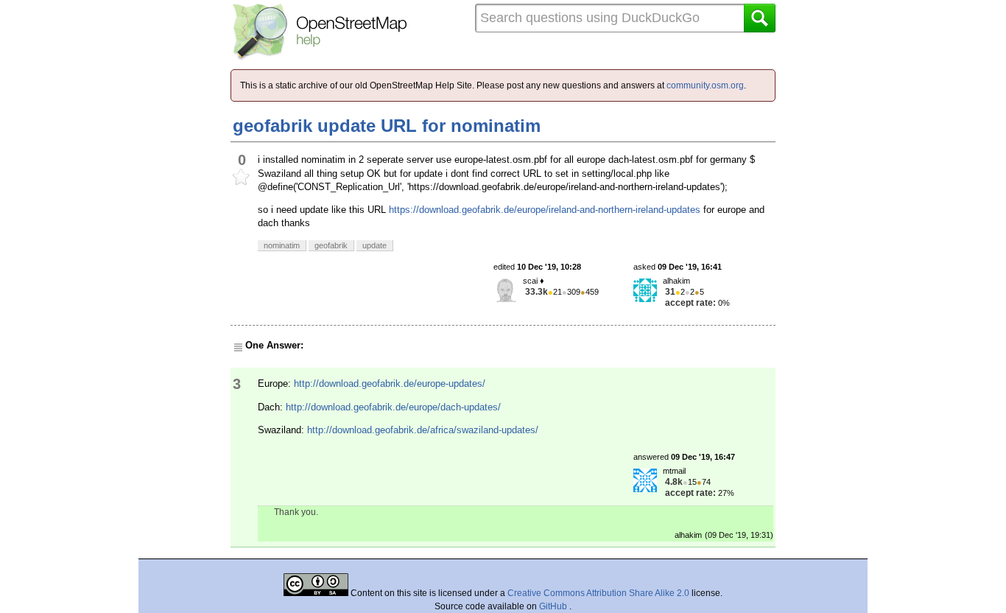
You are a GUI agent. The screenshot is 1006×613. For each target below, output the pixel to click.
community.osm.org (705, 85)
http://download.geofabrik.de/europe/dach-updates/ (393, 407)
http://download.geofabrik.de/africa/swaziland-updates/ (422, 429)
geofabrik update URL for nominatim (387, 126)
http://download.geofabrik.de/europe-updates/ (389, 383)
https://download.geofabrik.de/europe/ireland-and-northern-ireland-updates (544, 209)
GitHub (554, 606)
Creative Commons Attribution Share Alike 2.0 (598, 593)
